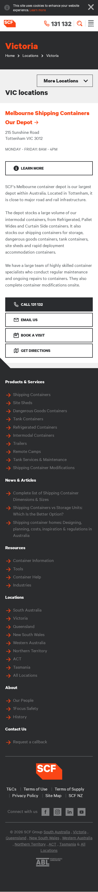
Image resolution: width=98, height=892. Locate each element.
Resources (15, 547)
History (20, 716)
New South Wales (28, 634)
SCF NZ (76, 795)
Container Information (33, 560)
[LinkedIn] (69, 812)
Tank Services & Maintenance (40, 459)
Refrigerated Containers (35, 427)
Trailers (20, 443)
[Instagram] (57, 812)
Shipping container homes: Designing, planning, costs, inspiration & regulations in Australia (52, 528)
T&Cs (11, 789)
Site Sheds (22, 402)
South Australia (27, 610)
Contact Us (15, 729)
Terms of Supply (69, 789)
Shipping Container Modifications (43, 467)
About (11, 687)
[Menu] (91, 23)
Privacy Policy (25, 795)
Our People (23, 700)
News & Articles (20, 480)
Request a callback (30, 741)
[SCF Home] (8, 23)
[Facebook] (45, 812)
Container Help (27, 576)
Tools (18, 568)
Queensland (23, 626)
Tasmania (21, 667)
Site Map (53, 795)
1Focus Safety (25, 708)
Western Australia (29, 642)
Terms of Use (35, 789)
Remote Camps (27, 451)
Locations (14, 597)
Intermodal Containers (33, 435)
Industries (22, 585)
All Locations (25, 675)
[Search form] (79, 23)
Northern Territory (30, 650)
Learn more (38, 9)
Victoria (20, 618)
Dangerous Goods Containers (40, 410)
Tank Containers (28, 418)
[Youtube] (81, 812)
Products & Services (24, 382)
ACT (17, 658)
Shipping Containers (31, 394)
